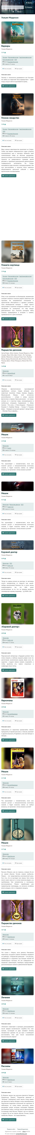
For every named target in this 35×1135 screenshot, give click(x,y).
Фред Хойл (10, 355)
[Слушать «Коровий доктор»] (17, 613)
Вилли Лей (25, 361)
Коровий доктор (9, 552)
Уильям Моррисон (6, 49)
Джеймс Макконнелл (7, 357)
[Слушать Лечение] (17, 985)
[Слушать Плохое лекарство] (17, 104)
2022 (11, 563)
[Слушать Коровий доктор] (17, 545)
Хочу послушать (7, 68)
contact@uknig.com (21, 1134)
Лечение (5, 997)
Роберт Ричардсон (16, 361)
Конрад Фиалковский (12, 359)
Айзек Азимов (14, 353)
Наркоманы (7, 700)
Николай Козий (11, 373)
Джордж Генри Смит (20, 357)
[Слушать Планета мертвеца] (17, 251)
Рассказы (5, 57)
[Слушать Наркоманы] (17, 688)
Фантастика (6, 371)
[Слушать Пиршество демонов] (17, 337)
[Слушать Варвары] (17, 32)
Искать (29, 7)
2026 (15, 59)
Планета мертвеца (10, 265)
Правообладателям (22, 1129)
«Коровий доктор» (10, 626)
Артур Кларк (5, 353)
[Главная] (13, 12)
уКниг (5, 2)
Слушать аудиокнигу (9, 86)
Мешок (4, 434)
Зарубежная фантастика (25, 57)
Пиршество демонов (11, 349)
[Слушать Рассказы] (17, 1056)
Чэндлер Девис (5, 361)
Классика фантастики (8, 59)
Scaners (9, 448)
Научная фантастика (13, 57)
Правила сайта (11, 1129)
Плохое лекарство (10, 117)
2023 (22, 504)
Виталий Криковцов (12, 714)
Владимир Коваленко (12, 62)
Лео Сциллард (27, 355)
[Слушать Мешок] (17, 427)
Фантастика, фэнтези (15, 504)
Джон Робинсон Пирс (25, 359)
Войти (29, 3)
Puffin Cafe (10, 565)
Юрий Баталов (11, 856)
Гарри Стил (10, 506)
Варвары (5, 45)
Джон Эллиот (18, 355)
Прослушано (19, 68)
